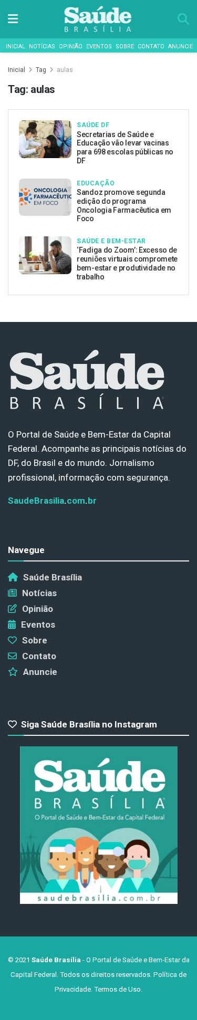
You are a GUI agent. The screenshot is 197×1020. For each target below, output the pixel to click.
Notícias (42, 46)
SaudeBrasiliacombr (52, 500)
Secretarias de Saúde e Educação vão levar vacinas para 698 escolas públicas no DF (125, 147)
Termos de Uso (117, 989)
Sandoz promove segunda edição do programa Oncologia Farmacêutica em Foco (124, 205)
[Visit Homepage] (98, 19)
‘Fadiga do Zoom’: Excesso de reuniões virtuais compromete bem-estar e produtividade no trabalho (127, 263)
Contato (151, 46)
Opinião (70, 46)
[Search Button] (183, 19)
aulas (65, 70)
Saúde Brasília (52, 577)
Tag (41, 70)
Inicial (15, 46)
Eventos (99, 46)
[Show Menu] (13, 19)
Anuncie (180, 46)
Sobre (125, 46)
